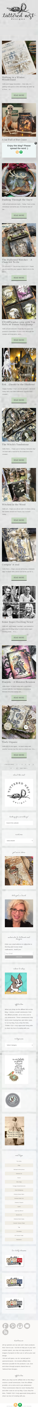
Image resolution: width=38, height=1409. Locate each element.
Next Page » (24, 768)
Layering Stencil (19, 1210)
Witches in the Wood (14, 504)
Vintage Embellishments (19, 1186)
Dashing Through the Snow (17, 199)
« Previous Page (9, 764)
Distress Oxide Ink (19, 1198)
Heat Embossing (19, 1190)
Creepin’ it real (10, 564)
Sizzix (19, 1177)
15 (17, 768)
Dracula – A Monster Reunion (18, 681)
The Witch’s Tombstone (15, 444)
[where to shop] (16, 993)
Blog (19, 1165)
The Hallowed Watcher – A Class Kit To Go (17, 261)
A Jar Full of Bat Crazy (14, 139)
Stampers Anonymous (19, 1169)
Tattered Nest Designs (19, 11)
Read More (19, 95)
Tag (19, 1227)
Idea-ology (19, 1181)
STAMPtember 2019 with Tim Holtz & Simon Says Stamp (18, 323)
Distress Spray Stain (19, 1194)
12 (11, 768)
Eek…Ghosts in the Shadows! (18, 384)
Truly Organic (10, 742)
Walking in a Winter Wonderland (13, 78)
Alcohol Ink (19, 1214)
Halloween (19, 1239)
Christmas (19, 1231)
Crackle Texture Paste (19, 1223)
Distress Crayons (19, 1202)
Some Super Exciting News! (17, 621)
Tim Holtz (19, 1161)
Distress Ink (19, 1173)
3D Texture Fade (19, 1235)
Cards (19, 1206)
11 (33, 764)
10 (29, 764)
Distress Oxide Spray (19, 1219)
